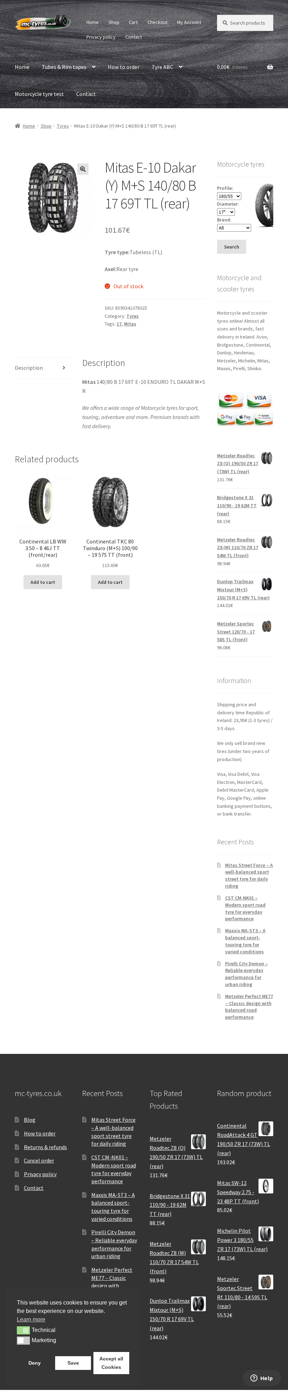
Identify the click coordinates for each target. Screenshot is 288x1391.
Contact (133, 37)
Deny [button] (34, 1363)
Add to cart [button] (43, 582)
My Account (189, 22)
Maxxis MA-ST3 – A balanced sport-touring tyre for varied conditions (245, 940)
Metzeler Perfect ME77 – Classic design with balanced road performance (249, 1006)
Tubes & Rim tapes (64, 66)
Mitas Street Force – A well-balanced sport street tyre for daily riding (249, 875)
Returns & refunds (45, 1147)
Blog (29, 1119)
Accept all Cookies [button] (111, 1363)
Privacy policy (101, 37)
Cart (133, 22)
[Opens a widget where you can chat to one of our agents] (261, 1378)
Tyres (63, 126)
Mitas (130, 324)
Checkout (158, 22)
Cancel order (39, 1160)
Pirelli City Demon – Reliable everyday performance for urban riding (246, 973)
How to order (123, 66)
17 (119, 324)
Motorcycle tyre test (39, 93)
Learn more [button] (31, 1319)
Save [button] (73, 1363)
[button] (83, 169)
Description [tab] (29, 367)
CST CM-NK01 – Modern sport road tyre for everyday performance (245, 908)
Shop (114, 22)
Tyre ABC (162, 66)
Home (92, 22)
